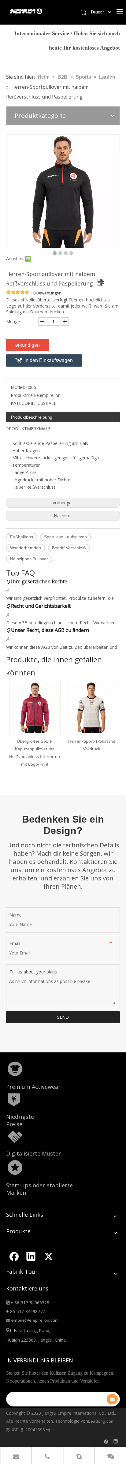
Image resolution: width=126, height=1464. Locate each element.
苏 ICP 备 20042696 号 (28, 1429)
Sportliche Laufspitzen (65, 536)
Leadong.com (101, 1421)
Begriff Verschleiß (69, 547)
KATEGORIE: (23, 403)
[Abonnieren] (112, 1399)
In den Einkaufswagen (48, 360)
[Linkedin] (31, 1256)
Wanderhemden (25, 547)
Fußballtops (21, 536)
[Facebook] (13, 1256)
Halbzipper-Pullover (29, 558)
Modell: (18, 387)
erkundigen (27, 345)
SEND (63, 1017)
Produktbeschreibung (31, 417)
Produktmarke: (25, 395)
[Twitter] (48, 1256)
